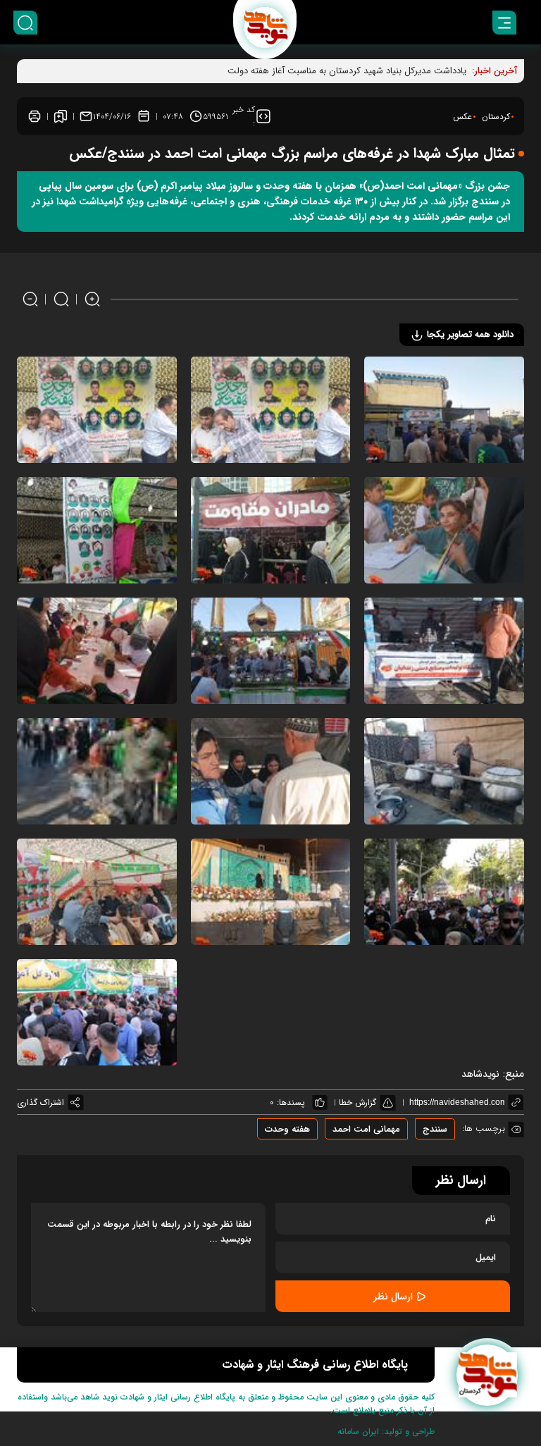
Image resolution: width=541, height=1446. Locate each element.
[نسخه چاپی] (34, 116)
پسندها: (291, 1102)
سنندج (435, 1129)
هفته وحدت (287, 1129)
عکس (462, 116)
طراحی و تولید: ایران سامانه (386, 1431)
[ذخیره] (61, 116)
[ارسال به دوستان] (86, 116)
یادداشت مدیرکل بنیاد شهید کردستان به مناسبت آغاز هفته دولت (347, 70)
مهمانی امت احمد (366, 1129)
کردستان (496, 116)
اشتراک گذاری (40, 1102)
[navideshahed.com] (487, 1375)
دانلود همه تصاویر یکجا (469, 334)
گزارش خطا (357, 1102)
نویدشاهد (480, 1074)
